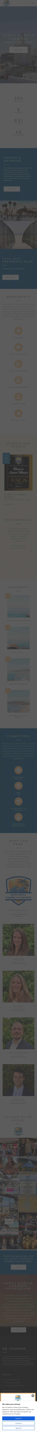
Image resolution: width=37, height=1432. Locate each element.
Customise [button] (18, 1423)
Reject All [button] (18, 1428)
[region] (18, 1416)
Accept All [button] (18, 1418)
